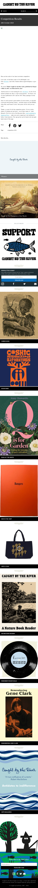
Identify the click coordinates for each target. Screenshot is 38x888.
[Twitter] (20, 126)
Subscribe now (19, 280)
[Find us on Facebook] (13, 284)
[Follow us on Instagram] (2, 284)
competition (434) (12, 130)
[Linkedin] (25, 126)
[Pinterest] (15, 126)
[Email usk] (35, 284)
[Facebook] (10, 126)
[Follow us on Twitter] (24, 284)
